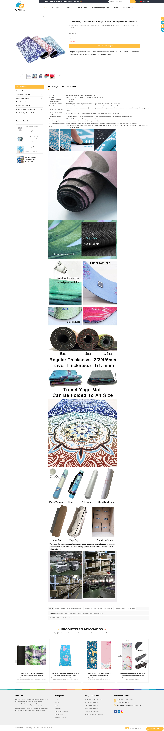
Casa (56, 700)
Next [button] (147, 661)
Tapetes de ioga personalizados (25, 113)
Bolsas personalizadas (22, 102)
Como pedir (82, 8)
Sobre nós (68, 8)
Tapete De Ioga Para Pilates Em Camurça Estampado (98, 608)
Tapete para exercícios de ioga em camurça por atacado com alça (132, 674)
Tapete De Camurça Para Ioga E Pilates (125, 608)
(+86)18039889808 (123, 702)
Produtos (55, 8)
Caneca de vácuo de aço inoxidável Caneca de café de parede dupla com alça (80, 613)
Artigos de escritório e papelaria (25, 109)
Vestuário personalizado (23, 106)
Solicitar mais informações (104, 46)
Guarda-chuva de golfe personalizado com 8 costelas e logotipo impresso (32, 139)
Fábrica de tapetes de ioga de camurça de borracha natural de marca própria (31, 674)
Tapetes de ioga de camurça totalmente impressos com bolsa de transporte (99, 674)
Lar (45, 8)
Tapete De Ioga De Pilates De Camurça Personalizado (68, 608)
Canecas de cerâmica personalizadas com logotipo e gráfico (31, 129)
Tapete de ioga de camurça (27, 16)
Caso (116, 8)
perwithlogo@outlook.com (71, 2)
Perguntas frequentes (100, 8)
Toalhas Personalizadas (23, 95)
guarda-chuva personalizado (25, 91)
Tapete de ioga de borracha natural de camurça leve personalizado (65, 674)
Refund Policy (59, 715)
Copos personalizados (22, 98)
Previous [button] (17, 661)
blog (56, 706)
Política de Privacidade (61, 712)
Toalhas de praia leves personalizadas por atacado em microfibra (31, 149)
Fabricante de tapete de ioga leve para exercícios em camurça (75, 618)
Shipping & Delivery (60, 718)
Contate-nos (128, 8)
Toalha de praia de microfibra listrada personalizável (30, 159)
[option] (40, 46)
